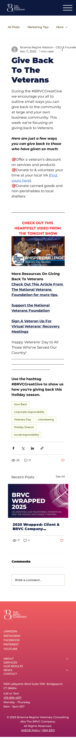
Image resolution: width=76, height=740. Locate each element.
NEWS (8, 670)
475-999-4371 (12, 697)
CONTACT (10, 674)
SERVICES (10, 662)
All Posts (14, 27)
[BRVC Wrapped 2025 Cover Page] (38, 501)
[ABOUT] (67, 659)
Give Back (20, 404)
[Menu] (67, 8)
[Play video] (38, 251)
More (60, 27)
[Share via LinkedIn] (32, 448)
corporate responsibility (29, 412)
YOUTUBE (10, 649)
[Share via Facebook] (13, 448)
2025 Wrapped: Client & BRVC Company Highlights (36, 526)
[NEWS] (67, 670)
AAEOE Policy (30, 730)
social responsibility (26, 434)
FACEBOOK (12, 640)
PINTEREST (11, 644)
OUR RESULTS (13, 666)
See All (60, 476)
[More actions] (62, 49)
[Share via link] (42, 448)
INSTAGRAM (12, 636)
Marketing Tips (38, 27)
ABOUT (9, 658)
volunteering (46, 419)
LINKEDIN (10, 631)
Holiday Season (24, 427)
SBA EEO (48, 730)
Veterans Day (22, 419)
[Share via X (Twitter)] (23, 448)
